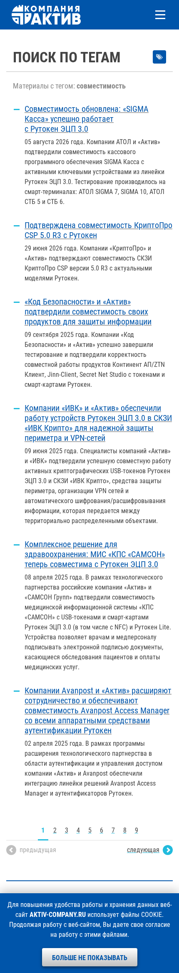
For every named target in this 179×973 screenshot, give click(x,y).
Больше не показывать (89, 958)
